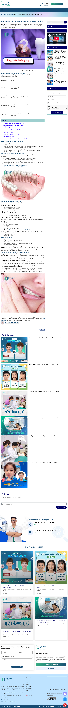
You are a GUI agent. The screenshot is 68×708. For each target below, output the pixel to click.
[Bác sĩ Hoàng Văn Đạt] (2, 322)
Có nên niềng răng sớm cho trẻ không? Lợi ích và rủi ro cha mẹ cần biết (59, 63)
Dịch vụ (28, 686)
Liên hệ (28, 693)
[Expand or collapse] (43, 121)
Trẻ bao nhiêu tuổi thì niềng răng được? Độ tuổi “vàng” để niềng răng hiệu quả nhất (60, 70)
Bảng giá (28, 684)
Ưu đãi (27, 682)
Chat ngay (52, 668)
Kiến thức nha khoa (8, 14)
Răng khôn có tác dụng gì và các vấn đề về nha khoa (15, 165)
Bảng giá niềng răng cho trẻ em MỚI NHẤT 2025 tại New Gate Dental (60, 81)
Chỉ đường (37, 524)
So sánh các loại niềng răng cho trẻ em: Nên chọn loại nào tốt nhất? (60, 57)
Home (2, 14)
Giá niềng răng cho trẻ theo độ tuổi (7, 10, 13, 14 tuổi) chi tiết (59, 75)
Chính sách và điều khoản (43, 706)
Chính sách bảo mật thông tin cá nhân (58, 706)
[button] (57, 4)
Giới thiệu (28, 680)
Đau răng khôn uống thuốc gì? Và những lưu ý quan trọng (22, 229)
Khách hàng (28, 688)
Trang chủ (28, 677)
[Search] (65, 22)
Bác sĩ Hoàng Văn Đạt (11, 322)
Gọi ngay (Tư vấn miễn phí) (51, 664)
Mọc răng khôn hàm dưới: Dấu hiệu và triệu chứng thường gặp (18, 166)
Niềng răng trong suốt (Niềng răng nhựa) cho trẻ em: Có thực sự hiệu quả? (60, 51)
